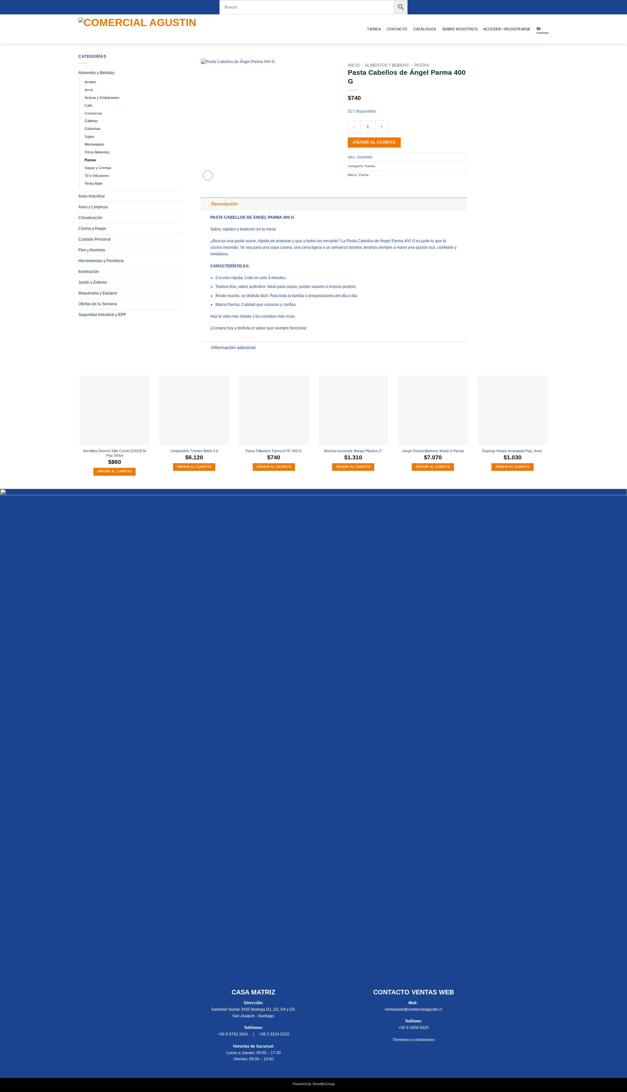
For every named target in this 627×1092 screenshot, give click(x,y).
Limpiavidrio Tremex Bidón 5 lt (194, 451)
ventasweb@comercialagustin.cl (413, 1009)
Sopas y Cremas (98, 168)
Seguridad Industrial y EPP (102, 314)
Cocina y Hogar (92, 228)
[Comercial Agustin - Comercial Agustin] (149, 29)
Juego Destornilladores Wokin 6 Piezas (433, 451)
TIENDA (373, 29)
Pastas (90, 160)
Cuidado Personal (94, 239)
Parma (364, 175)
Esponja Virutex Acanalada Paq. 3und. (512, 451)
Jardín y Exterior (92, 282)
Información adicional (233, 347)
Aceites (90, 82)
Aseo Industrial (91, 196)
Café (88, 105)
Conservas (93, 113)
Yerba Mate (94, 183)
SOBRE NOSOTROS (459, 29)
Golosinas (93, 129)
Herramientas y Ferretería (101, 261)
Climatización (90, 217)
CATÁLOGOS (424, 29)
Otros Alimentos (97, 152)
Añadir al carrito (374, 142)
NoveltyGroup (324, 1084)
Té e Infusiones (97, 176)
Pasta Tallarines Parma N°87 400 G (274, 451)
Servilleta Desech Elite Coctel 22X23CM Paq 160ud (114, 453)
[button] (507, 29)
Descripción (224, 203)
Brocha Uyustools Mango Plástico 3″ (353, 451)
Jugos (89, 136)
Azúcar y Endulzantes (102, 98)
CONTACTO (397, 29)
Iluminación (88, 271)
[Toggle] (206, 203)
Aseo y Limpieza (93, 207)
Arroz (89, 90)
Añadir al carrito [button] (114, 471)
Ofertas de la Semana (97, 304)
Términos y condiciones (414, 1039)
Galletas (91, 121)
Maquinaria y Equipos (97, 293)
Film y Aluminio (91, 250)
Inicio (354, 65)
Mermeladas (94, 144)
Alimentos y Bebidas (96, 73)
